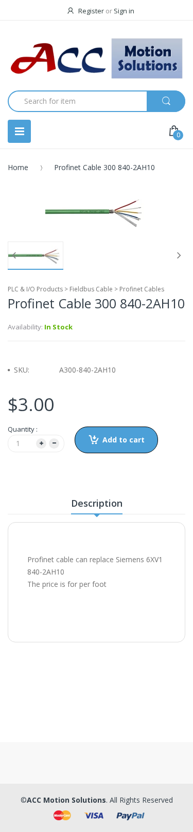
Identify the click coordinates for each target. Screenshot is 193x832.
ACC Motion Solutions (66, 800)
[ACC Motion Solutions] (96, 58)
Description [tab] (96, 503)
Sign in (124, 10)
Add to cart (123, 440)
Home (18, 167)
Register (91, 10)
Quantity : (23, 429)
